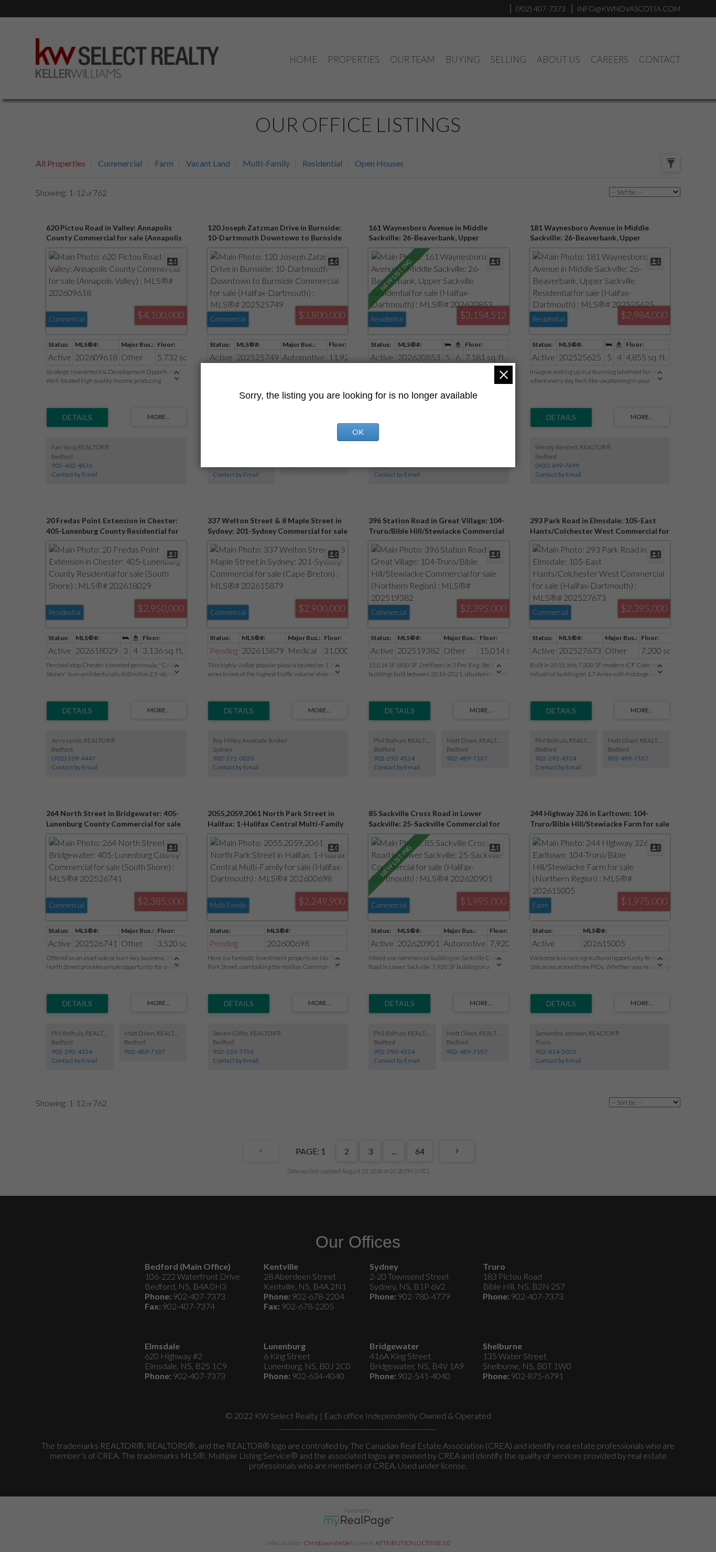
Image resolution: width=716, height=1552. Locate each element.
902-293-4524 (394, 758)
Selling (508, 59)
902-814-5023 (555, 1051)
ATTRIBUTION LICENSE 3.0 (413, 1543)
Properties (353, 59)
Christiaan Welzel (327, 1543)
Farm (164, 163)
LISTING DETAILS (77, 417)
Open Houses (379, 163)
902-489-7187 (467, 758)
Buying (463, 59)
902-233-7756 (233, 1051)
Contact (659, 59)
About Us (558, 59)
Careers (609, 59)
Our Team (412, 59)
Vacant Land (208, 163)
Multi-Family (266, 163)
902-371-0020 (233, 758)
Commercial (120, 163)
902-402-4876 (71, 465)
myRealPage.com (358, 1521)
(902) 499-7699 (557, 465)
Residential (322, 163)
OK (358, 431)
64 (420, 1151)
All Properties (60, 163)
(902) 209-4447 (73, 758)
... (394, 1151)
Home (303, 59)
